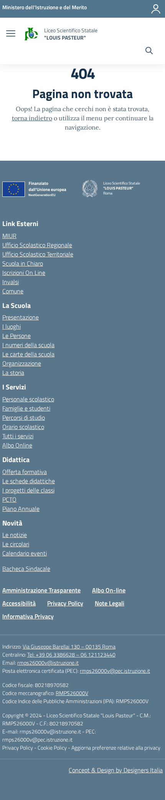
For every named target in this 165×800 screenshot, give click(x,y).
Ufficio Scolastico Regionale (37, 244)
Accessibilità (19, 603)
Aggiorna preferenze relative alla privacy (115, 747)
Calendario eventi (24, 553)
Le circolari (15, 544)
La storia (13, 372)
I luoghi (11, 326)
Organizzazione (21, 363)
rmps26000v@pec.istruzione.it (115, 671)
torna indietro (32, 118)
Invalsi (10, 281)
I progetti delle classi (28, 490)
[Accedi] (156, 9)
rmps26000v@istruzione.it (48, 663)
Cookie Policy (53, 747)
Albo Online (17, 445)
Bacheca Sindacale (26, 568)
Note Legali (109, 603)
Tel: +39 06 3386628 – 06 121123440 (71, 654)
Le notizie (14, 534)
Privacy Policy (65, 603)
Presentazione (20, 317)
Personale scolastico (28, 399)
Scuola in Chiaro (22, 263)
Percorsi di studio (23, 417)
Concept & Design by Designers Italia (116, 770)
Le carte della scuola (28, 354)
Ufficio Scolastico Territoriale (37, 254)
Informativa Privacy (28, 616)
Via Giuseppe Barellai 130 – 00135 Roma (69, 646)
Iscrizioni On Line (23, 272)
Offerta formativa (24, 471)
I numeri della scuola (28, 344)
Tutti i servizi (17, 436)
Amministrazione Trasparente (41, 590)
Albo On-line (108, 590)
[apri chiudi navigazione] (10, 34)
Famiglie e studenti (26, 408)
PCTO (9, 499)
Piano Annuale (21, 508)
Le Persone (16, 335)
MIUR (9, 235)
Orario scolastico (23, 426)
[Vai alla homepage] (30, 34)
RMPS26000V (72, 693)
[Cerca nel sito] (149, 52)
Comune (12, 291)
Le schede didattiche (28, 481)
